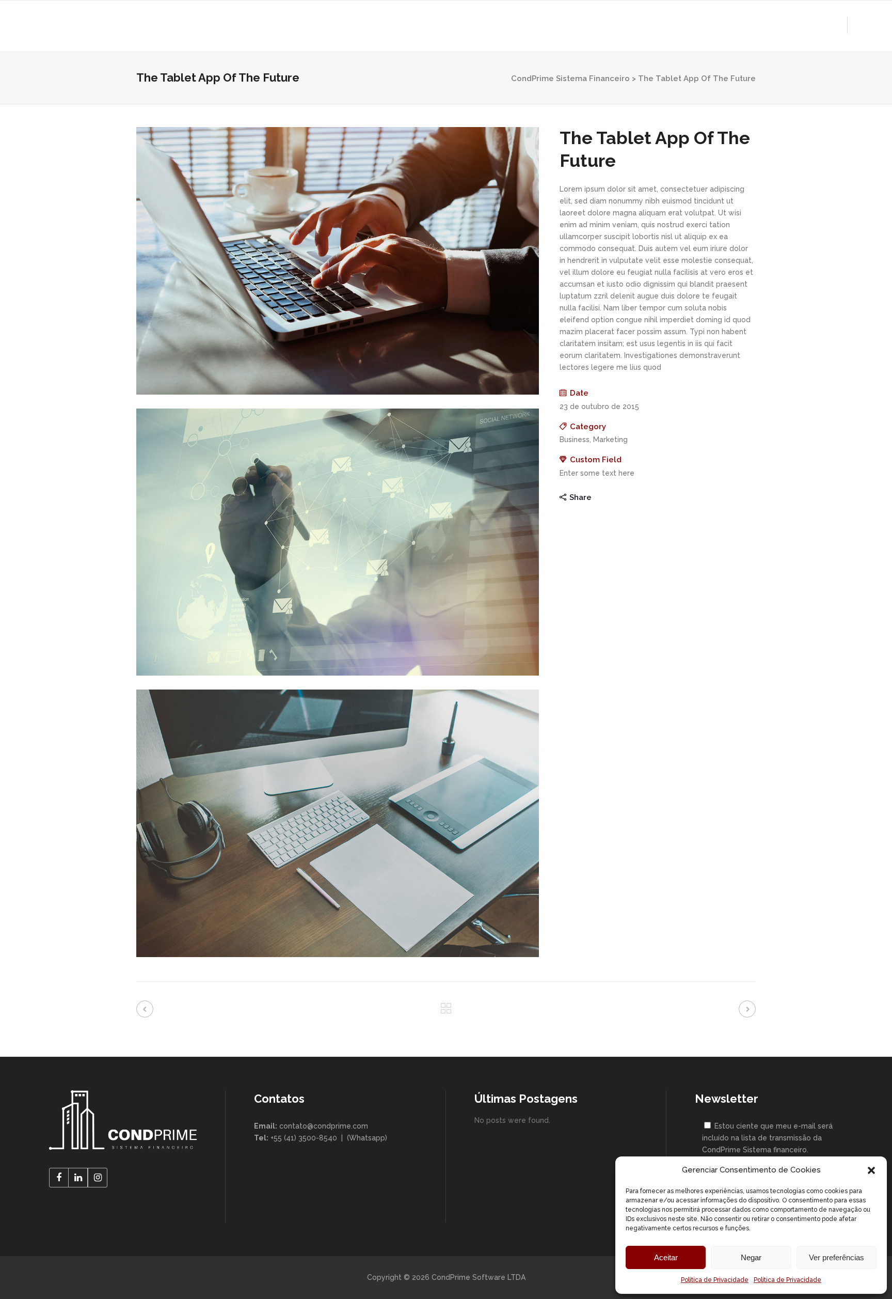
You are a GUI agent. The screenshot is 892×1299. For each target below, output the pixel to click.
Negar (751, 1257)
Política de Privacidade (714, 1280)
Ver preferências (836, 1257)
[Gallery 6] (337, 954)
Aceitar (666, 1257)
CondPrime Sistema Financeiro (570, 78)
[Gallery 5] (337, 673)
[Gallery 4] (337, 392)
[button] (871, 1170)
